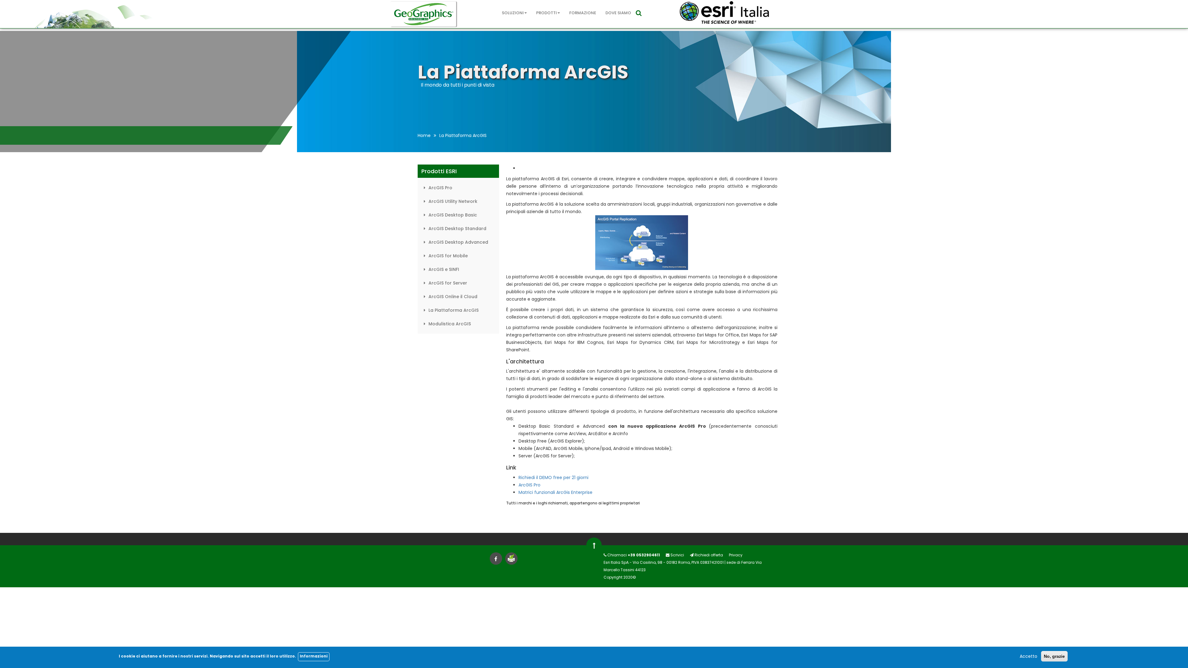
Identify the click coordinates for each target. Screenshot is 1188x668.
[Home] (424, 14)
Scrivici (676, 555)
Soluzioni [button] (513, 13)
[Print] (511, 559)
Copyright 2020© (620, 577)
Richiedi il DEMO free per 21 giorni (553, 477)
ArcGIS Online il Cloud (452, 296)
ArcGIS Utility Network (452, 201)
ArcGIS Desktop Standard (457, 228)
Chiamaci (633, 555)
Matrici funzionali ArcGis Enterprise (555, 492)
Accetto (1028, 656)
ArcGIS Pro (440, 188)
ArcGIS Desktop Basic (452, 215)
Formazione (582, 13)
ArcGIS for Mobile (448, 256)
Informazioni (314, 656)
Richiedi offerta (708, 555)
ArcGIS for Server (447, 283)
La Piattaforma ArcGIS (453, 310)
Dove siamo (618, 13)
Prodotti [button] (546, 13)
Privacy (735, 555)
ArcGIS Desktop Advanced (458, 242)
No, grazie (1054, 656)
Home (424, 135)
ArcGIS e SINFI (443, 269)
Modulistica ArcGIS (449, 324)
